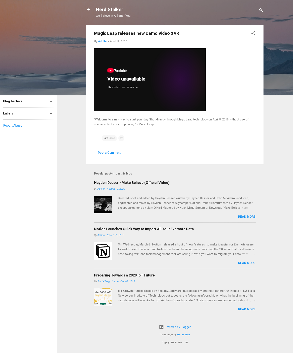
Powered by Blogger (177, 327)
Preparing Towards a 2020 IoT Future (124, 275)
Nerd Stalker (109, 9)
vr (121, 138)
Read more (247, 216)
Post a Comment (109, 152)
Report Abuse (12, 125)
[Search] (261, 11)
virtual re (109, 138)
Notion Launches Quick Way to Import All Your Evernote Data (144, 229)
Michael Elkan (183, 334)
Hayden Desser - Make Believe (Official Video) (132, 182)
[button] (253, 34)
